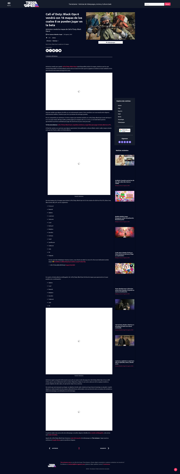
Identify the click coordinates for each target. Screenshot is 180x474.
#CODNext (57, 261)
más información (76, 438)
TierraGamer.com (65, 462)
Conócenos (106, 464)
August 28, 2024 (70, 265)
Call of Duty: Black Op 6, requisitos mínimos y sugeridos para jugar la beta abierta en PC (84, 125)
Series (119, 116)
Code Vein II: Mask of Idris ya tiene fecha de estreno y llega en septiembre (124, 254)
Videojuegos (111, 42)
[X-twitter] (122, 142)
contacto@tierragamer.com (76, 464)
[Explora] (9, 3)
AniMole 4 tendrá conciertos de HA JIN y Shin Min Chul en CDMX (124, 182)
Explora (9, 5)
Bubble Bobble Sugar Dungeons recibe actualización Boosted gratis (124, 218)
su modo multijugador (96, 433)
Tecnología (121, 119)
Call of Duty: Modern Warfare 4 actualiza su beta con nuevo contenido (124, 326)
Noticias (55, 41)
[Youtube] (130, 142)
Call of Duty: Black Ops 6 (69, 66)
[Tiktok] (127, 142)
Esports (120, 111)
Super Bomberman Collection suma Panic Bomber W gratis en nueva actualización (124, 290)
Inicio (49, 41)
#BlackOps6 (65, 261)
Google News (56, 440)
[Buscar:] (154, 4)
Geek (119, 114)
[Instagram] (125, 142)
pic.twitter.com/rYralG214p (77, 261)
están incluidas (52, 435)
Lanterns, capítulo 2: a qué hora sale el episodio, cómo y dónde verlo (124, 362)
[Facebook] (119, 142)
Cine (119, 108)
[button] (47, 50)
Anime (119, 105)
